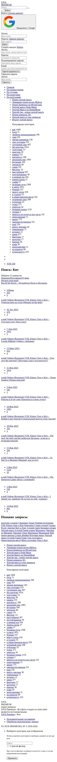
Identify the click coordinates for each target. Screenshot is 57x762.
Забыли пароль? (16, 39)
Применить (12, 758)
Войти (7, 10)
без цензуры (18, 147)
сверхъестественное (21, 222)
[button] (9, 280)
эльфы (15, 182)
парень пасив (18, 179)
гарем (15, 167)
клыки (32, 530)
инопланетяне (18, 247)
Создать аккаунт (15, 13)
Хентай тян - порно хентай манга (28, 112)
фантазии (16, 237)
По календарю (13, 95)
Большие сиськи (48, 528)
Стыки (37, 525)
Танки (31, 523)
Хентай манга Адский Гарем (14, 530)
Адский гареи (33, 528)
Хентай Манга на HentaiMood (26, 110)
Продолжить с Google (25, 28)
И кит (4, 528)
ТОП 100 (11, 264)
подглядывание (19, 174)
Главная (10, 87)
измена (15, 154)
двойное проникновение (24, 134)
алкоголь (16, 207)
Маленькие (33, 533)
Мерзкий (8, 533)
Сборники (23, 523)
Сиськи (51, 525)
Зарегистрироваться (10, 72)
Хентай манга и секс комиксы (26, 117)
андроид (16, 232)
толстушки (17, 149)
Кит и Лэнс (20, 528)
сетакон (15, 212)
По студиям (12, 92)
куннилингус (18, 252)
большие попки (19, 209)
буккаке (16, 189)
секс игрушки (18, 142)
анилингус (17, 157)
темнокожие (18, 229)
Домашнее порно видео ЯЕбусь (27, 102)
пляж (14, 244)
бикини (15, 242)
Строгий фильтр (17, 746)
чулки (15, 204)
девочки (11, 528)
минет (15, 219)
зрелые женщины (20, 139)
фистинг (16, 169)
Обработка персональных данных (23, 721)
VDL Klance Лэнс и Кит (12, 525)
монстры (16, 152)
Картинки (29, 525)
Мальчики (40, 530)
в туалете (16, 194)
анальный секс (19, 159)
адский (44, 525)
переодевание (18, 217)
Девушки (17, 533)
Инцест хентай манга (22, 119)
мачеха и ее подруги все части (26, 214)
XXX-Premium (8, 714)
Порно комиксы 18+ (21, 114)
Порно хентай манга (22, 100)
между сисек (18, 192)
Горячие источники (44, 523)
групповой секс (19, 144)
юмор (14, 234)
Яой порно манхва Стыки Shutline (27, 534)
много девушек (19, 227)
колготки (16, 239)
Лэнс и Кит (42, 540)
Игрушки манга (36, 535)
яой (13, 129)
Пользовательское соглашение (21, 719)
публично (16, 202)
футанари (16, 162)
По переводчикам (15, 90)
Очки (24, 533)
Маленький (44, 533)
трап (14, 137)
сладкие (14, 523)
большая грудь (19, 184)
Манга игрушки (28, 540)
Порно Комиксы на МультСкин (27, 105)
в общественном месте (22, 197)
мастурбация (18, 172)
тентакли (16, 164)
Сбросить (6, 82)
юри (14, 224)
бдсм (14, 132)
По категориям (14, 97)
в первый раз (18, 177)
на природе (17, 249)
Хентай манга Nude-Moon (24, 107)
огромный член (19, 199)
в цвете (15, 187)
